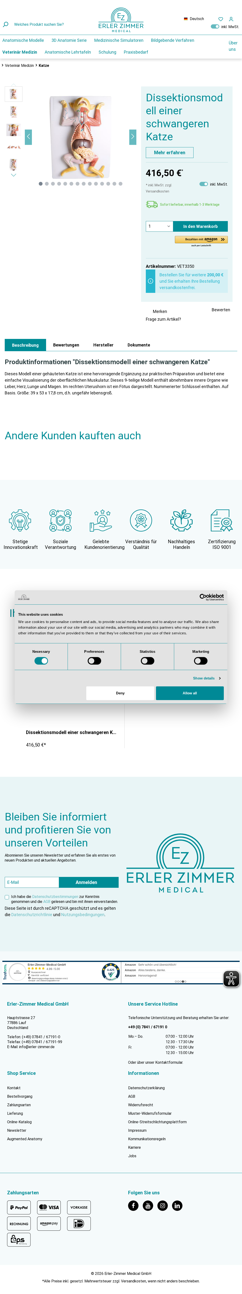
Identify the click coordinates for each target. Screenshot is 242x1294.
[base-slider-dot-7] (77, 184)
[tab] (25, 345)
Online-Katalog (19, 1122)
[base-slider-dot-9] (90, 184)
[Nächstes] (132, 137)
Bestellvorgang (19, 1096)
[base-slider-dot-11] (102, 184)
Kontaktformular (168, 1062)
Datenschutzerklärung (146, 1088)
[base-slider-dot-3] (53, 184)
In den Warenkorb (200, 226)
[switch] (94, 661)
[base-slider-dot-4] (59, 184)
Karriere (134, 1147)
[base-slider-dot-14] (120, 184)
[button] (201, 241)
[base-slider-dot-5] (65, 184)
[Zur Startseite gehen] (121, 20)
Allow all (190, 693)
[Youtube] (150, 1205)
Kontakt (14, 1088)
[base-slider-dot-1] (41, 184)
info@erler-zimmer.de (37, 1047)
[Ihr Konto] (231, 18)
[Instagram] (164, 1205)
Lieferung (15, 1113)
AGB (46, 901)
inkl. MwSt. (225, 26)
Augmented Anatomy (24, 1139)
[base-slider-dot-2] (47, 184)
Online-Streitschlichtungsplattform (157, 1122)
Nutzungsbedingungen (82, 914)
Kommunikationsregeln (147, 1139)
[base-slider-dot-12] (108, 184)
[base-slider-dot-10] (96, 184)
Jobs (132, 1156)
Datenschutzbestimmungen (55, 896)
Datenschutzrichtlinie (31, 914)
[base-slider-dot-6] (71, 184)
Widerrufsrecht (140, 1105)
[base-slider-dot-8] (84, 184)
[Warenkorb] (239, 17)
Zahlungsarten (19, 1105)
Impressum (137, 1130)
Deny (120, 693)
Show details (204, 678)
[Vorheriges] (28, 137)
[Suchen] (6, 24)
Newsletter (16, 1130)
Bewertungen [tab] (66, 344)
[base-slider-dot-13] (114, 184)
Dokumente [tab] (139, 344)
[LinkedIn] (179, 1205)
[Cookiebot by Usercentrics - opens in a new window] (203, 597)
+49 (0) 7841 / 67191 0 (147, 1027)
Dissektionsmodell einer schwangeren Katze (71, 732)
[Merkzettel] (221, 18)
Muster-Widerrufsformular (150, 1113)
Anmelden (86, 882)
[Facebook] (135, 1205)
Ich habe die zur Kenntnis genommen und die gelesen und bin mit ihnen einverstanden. (64, 899)
